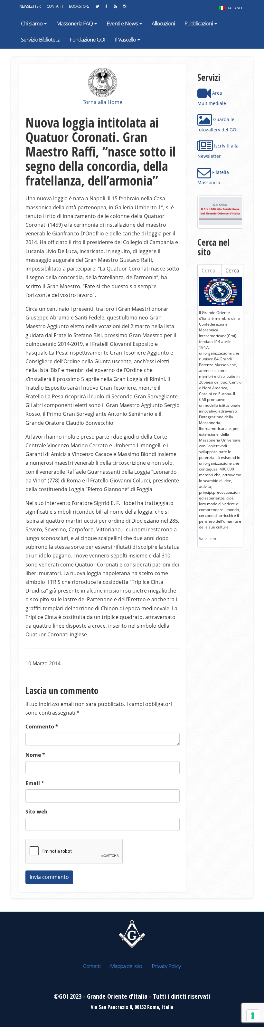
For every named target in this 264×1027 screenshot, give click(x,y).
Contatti (54, 6)
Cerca (232, 270)
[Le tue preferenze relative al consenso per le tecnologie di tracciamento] (253, 1016)
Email (34, 783)
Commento (41, 726)
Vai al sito (207, 538)
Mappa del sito (126, 966)
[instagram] (124, 8)
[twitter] (97, 8)
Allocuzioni (163, 23)
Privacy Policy (166, 966)
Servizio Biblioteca (40, 39)
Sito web (36, 811)
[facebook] (106, 8)
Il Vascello (126, 39)
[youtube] (115, 8)
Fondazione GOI (87, 39)
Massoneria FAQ (75, 23)
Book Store (79, 6)
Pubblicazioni (199, 23)
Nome (35, 754)
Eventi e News (123, 23)
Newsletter (29, 6)
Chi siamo (32, 23)
